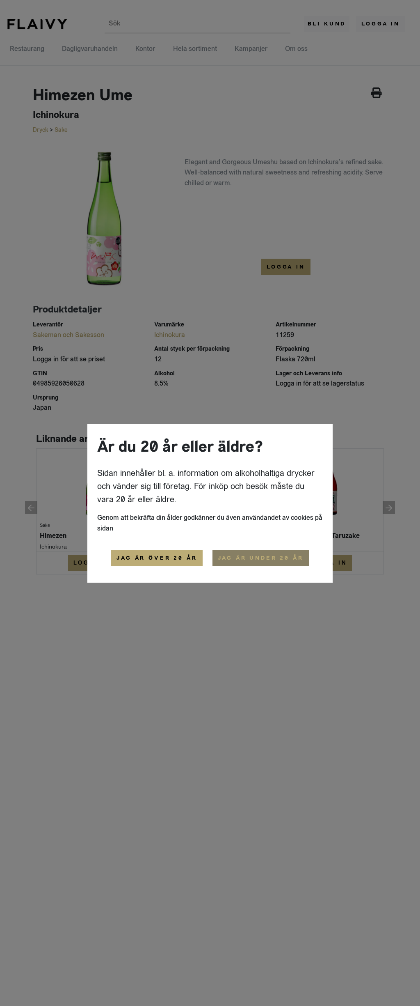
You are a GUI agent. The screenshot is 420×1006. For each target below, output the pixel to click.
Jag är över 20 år (156, 558)
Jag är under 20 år (261, 558)
